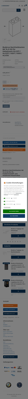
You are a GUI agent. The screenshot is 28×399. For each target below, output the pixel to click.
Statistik (15, 198)
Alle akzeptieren (14, 211)
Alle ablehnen (14, 215)
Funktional (18, 204)
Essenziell (8, 198)
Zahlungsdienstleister (10, 201)
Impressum (16, 194)
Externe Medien (9, 204)
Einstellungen (7, 207)
